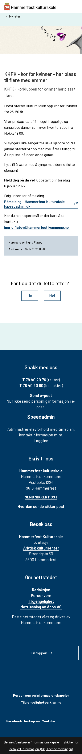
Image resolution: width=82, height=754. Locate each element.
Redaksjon (41, 589)
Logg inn (41, 440)
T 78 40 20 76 (34, 379)
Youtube (48, 721)
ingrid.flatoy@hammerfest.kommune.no (37, 227)
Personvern (41, 595)
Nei (52, 295)
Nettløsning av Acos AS (41, 606)
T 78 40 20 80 (31, 385)
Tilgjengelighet (41, 601)
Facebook (14, 721)
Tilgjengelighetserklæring (41, 702)
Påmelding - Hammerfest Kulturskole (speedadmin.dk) (34, 203)
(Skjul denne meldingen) (56, 749)
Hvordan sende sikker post (41, 506)
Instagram (32, 721)
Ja (30, 295)
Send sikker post (41, 497)
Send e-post (41, 395)
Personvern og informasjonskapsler (41, 695)
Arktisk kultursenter (41, 548)
